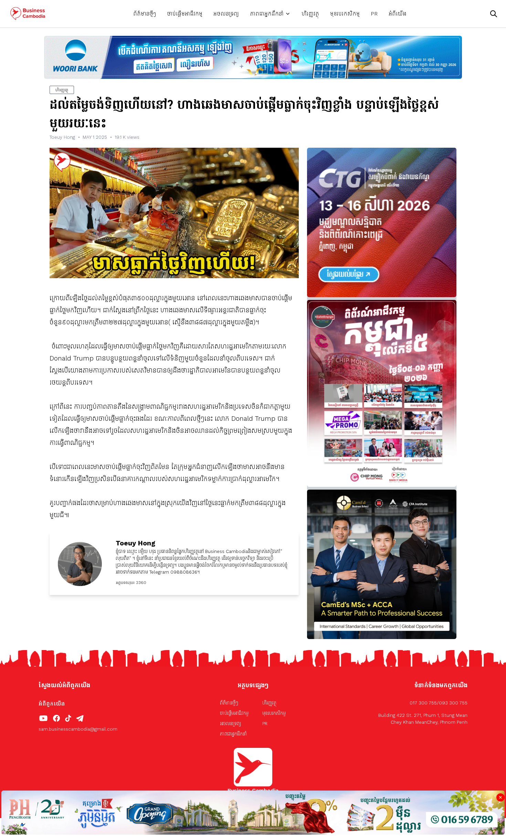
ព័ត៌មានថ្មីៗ (144, 13)
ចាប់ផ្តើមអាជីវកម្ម (184, 13)
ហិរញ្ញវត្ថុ (310, 13)
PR (374, 13)
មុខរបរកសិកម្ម (345, 13)
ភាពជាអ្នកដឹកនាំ (267, 13)
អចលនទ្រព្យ (226, 13)
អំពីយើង (397, 13)
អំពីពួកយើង (52, 703)
